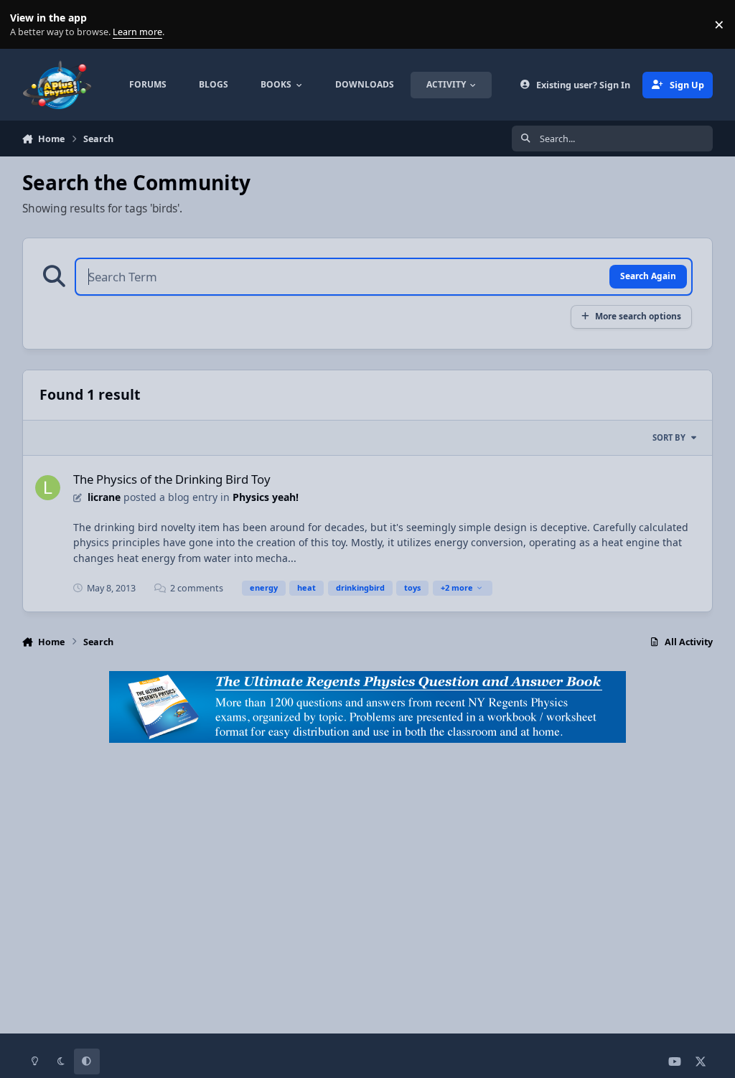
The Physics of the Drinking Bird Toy (172, 479)
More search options (638, 316)
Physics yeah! (266, 497)
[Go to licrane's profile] (47, 487)
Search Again (648, 275)
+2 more (457, 587)
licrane (104, 497)
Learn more (27, 25)
